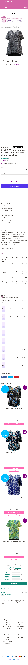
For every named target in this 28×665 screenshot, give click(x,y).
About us (8, 622)
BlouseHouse (14, 652)
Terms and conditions (7, 626)
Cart (25, 7)
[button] (4, 158)
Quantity (3, 173)
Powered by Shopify (21, 652)
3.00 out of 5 (18, 568)
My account (20, 622)
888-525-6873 (14, 13)
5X (7, 26)
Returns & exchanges (7, 641)
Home (2, 26)
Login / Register (20, 626)
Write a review (15, 64)
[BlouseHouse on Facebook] (22, 638)
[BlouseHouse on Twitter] (19, 638)
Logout (20, 628)
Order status (20, 624)
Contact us (7, 624)
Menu (5, 7)
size (2, 167)
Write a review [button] (14, 583)
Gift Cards (7, 643)
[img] (4, 592)
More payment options (14, 190)
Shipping (3, 163)
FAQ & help (7, 637)
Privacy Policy (8, 628)
